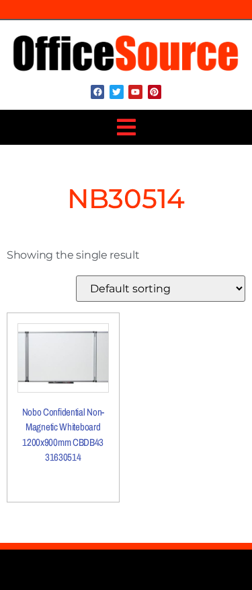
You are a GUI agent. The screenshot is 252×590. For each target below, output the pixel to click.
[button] (126, 127)
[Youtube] (135, 91)
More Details (63, 479)
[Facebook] (97, 91)
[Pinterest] (154, 91)
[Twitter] (116, 91)
